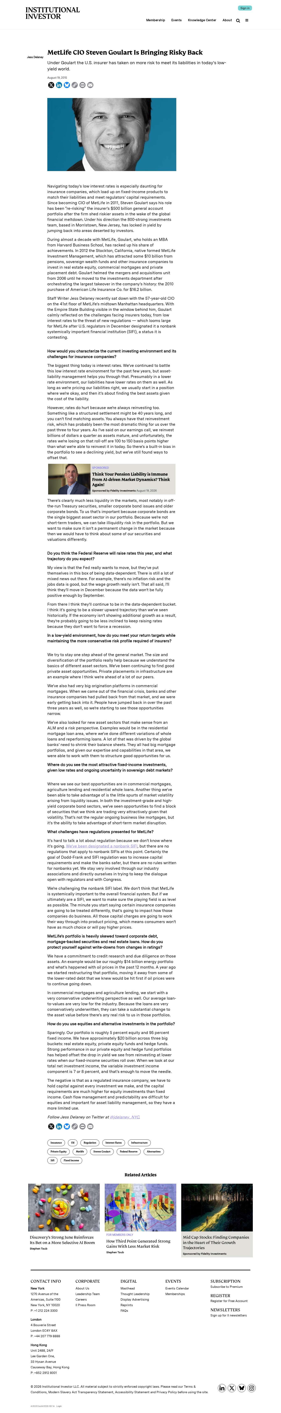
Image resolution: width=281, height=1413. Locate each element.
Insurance (56, 1142)
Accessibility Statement (132, 1392)
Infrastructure (139, 1142)
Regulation (90, 1142)
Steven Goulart (101, 1151)
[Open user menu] (247, 19)
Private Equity (58, 1151)
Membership (155, 20)
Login (59, 1406)
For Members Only (119, 1234)
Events (176, 20)
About (227, 20)
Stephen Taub (38, 1248)
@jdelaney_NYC (124, 1117)
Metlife (80, 1151)
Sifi (52, 1160)
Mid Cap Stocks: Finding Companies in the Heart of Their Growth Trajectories (216, 1242)
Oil (72, 1142)
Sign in (245, 8)
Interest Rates (114, 1142)
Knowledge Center (202, 20)
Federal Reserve (128, 1151)
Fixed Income (71, 1160)
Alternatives (154, 1151)
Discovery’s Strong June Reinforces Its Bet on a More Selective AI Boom (62, 1240)
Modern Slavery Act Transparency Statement (80, 1392)
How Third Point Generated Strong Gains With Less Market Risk (138, 1244)
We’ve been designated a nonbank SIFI (101, 846)
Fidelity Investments (123, 490)
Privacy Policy (167, 1392)
